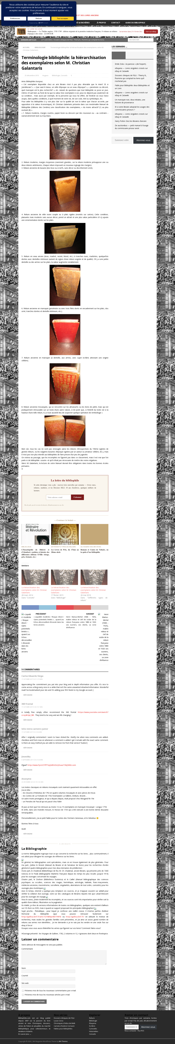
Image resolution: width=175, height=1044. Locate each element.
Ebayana (92, 1023)
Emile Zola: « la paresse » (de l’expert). (130, 64)
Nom (24, 968)
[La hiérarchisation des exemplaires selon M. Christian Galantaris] (35, 577)
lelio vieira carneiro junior (35, 728)
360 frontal (27, 703)
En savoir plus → (24, 1034)
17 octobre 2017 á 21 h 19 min (32, 679)
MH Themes (63, 1041)
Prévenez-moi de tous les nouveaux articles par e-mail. (47, 994)
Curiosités (93, 1028)
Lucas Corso (58, 1021)
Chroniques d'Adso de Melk (64, 1023)
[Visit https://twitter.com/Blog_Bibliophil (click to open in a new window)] (154, 2)
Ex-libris (92, 1026)
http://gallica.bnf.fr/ (75, 916)
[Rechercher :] (140, 39)
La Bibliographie (34, 848)
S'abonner (77, 497)
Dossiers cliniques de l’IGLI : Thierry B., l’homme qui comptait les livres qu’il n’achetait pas (131, 78)
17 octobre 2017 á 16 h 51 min (32, 707)
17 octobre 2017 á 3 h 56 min (32, 732)
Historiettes (93, 1031)
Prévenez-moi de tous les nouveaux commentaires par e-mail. (50, 990)
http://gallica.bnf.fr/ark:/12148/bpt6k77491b (41, 916)
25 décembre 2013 (32, 75)
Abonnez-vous (143, 140)
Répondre (27, 695)
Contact (115, 22)
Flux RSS (141, 1031)
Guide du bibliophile (135, 22)
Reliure (92, 1018)
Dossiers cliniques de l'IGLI (64, 1018)
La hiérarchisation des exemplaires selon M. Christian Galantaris (34, 590)
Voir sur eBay (151, 31)
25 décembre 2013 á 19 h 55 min (32, 782)
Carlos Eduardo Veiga (32, 676)
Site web (25, 983)
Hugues (45, 75)
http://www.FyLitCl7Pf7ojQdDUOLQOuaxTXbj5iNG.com (52, 765)
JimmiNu (26, 756)
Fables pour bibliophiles (63, 1028)
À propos (101, 22)
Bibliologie (56, 75)
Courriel (25, 975)
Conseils (64, 75)
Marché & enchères (80, 22)
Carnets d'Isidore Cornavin (64, 1026)
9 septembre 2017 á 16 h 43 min (32, 760)
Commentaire (27, 949)
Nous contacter (130, 1031)
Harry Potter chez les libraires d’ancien (130, 121)
